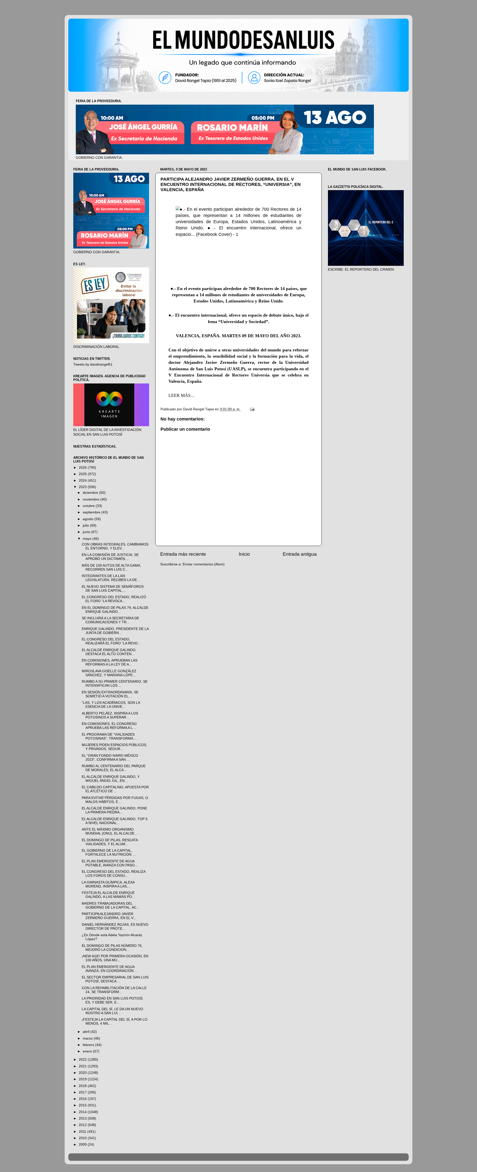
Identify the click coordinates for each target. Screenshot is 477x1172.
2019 (83, 1079)
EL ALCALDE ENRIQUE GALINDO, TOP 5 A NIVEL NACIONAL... (115, 821)
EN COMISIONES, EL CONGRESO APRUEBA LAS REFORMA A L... (109, 726)
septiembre (92, 512)
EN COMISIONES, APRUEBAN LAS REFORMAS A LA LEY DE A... (109, 662)
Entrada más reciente (183, 554)
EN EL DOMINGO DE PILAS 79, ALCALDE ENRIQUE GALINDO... (115, 610)
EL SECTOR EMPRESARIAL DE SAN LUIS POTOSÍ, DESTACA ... (115, 979)
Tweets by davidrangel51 (93, 364)
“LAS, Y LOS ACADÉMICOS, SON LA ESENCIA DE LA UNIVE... (111, 705)
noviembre (91, 499)
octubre (89, 506)
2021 (83, 1066)
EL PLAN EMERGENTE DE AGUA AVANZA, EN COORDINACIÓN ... (110, 969)
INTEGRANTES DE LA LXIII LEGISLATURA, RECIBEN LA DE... (111, 578)
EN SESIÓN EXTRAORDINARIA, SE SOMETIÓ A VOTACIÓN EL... (110, 694)
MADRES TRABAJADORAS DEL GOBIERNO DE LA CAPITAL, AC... (110, 905)
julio (86, 525)
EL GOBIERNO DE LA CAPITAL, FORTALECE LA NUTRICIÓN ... (108, 852)
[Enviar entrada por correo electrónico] (251, 409)
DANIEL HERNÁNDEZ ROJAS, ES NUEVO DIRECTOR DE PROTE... (115, 926)
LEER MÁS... (181, 395)
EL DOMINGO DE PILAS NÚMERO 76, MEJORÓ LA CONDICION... (112, 948)
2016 (83, 1099)
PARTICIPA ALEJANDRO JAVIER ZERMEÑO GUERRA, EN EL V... (109, 916)
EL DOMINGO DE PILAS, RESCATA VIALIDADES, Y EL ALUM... (110, 842)
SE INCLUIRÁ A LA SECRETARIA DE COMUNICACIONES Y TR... (110, 620)
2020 (83, 1073)
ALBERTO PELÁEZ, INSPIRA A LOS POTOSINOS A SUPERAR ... (110, 715)
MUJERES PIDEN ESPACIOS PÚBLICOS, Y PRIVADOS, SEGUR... (114, 747)
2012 (83, 1125)
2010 (83, 1138)
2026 (83, 467)
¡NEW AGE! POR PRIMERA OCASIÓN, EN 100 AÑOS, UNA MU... (115, 958)
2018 (83, 1086)
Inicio (244, 554)
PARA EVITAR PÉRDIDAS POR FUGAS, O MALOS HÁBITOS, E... (115, 800)
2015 (83, 1105)
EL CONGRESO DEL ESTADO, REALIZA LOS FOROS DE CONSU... (113, 874)
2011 (83, 1131)
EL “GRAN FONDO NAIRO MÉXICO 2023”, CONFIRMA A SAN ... (110, 757)
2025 (83, 474)
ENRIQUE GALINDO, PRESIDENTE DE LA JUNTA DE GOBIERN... (115, 631)
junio (87, 532)
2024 (83, 480)
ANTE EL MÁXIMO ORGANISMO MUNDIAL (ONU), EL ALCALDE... (109, 831)
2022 (83, 1059)
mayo (87, 539)
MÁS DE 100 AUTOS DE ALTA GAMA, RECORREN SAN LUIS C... (111, 567)
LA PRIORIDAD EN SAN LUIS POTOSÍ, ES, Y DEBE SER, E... (112, 1000)
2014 (83, 1112)
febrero (89, 1045)
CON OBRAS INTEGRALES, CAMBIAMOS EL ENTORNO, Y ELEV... (115, 546)
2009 (83, 1144)
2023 (83, 487)
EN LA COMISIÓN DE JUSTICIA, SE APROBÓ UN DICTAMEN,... (110, 557)
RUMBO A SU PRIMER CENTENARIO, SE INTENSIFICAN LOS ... (115, 683)
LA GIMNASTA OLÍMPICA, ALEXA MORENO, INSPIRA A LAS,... (108, 884)
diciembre (91, 493)
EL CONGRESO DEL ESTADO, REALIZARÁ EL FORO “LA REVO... (111, 641)
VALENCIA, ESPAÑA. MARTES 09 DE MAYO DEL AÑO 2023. (238, 335)
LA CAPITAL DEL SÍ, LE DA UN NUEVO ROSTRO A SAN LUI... (112, 1011)
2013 (83, 1118)
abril (86, 1032)
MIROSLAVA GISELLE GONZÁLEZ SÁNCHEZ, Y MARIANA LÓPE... (109, 673)
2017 (83, 1092)
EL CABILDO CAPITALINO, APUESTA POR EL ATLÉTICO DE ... (115, 789)
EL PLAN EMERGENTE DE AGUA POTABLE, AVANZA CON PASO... (110, 863)
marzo (88, 1038)
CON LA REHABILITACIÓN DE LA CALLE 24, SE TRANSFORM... (114, 990)
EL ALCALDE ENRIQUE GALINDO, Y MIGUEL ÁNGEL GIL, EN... (111, 779)
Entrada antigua (300, 554)
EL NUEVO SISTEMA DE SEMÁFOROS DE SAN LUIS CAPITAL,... (113, 588)
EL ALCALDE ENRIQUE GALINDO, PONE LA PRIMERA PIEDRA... (114, 810)
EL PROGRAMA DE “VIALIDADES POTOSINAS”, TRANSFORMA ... (109, 736)
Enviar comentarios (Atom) (204, 564)
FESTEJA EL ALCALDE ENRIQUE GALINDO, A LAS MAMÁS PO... (108, 895)
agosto (88, 519)
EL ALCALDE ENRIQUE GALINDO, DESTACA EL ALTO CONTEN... (109, 652)
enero (88, 1051)
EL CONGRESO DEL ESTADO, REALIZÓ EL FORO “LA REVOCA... (114, 599)
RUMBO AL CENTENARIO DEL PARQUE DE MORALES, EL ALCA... (114, 768)
